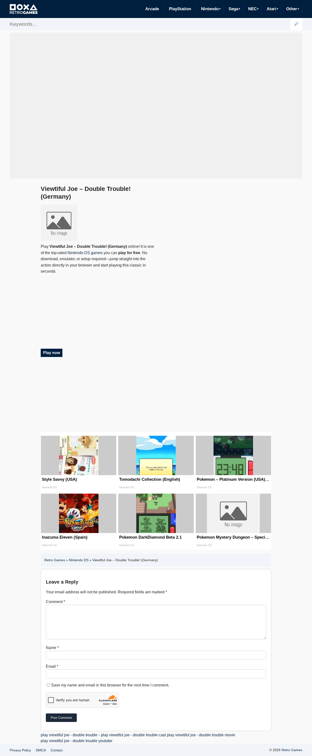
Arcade (152, 9)
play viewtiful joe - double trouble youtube (76, 741)
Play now (51, 353)
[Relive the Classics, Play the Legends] (24, 9)
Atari (271, 9)
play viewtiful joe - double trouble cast (133, 735)
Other (291, 9)
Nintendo (210, 9)
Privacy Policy (20, 750)
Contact (57, 750)
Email (52, 666)
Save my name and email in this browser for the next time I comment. (110, 685)
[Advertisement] (156, 105)
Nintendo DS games (85, 253)
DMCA (41, 750)
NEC (252, 9)
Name (52, 648)
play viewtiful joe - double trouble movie (201, 735)
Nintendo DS (78, 560)
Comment (55, 602)
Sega (233, 9)
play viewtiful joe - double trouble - (70, 735)
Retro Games (54, 560)
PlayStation (180, 9)
